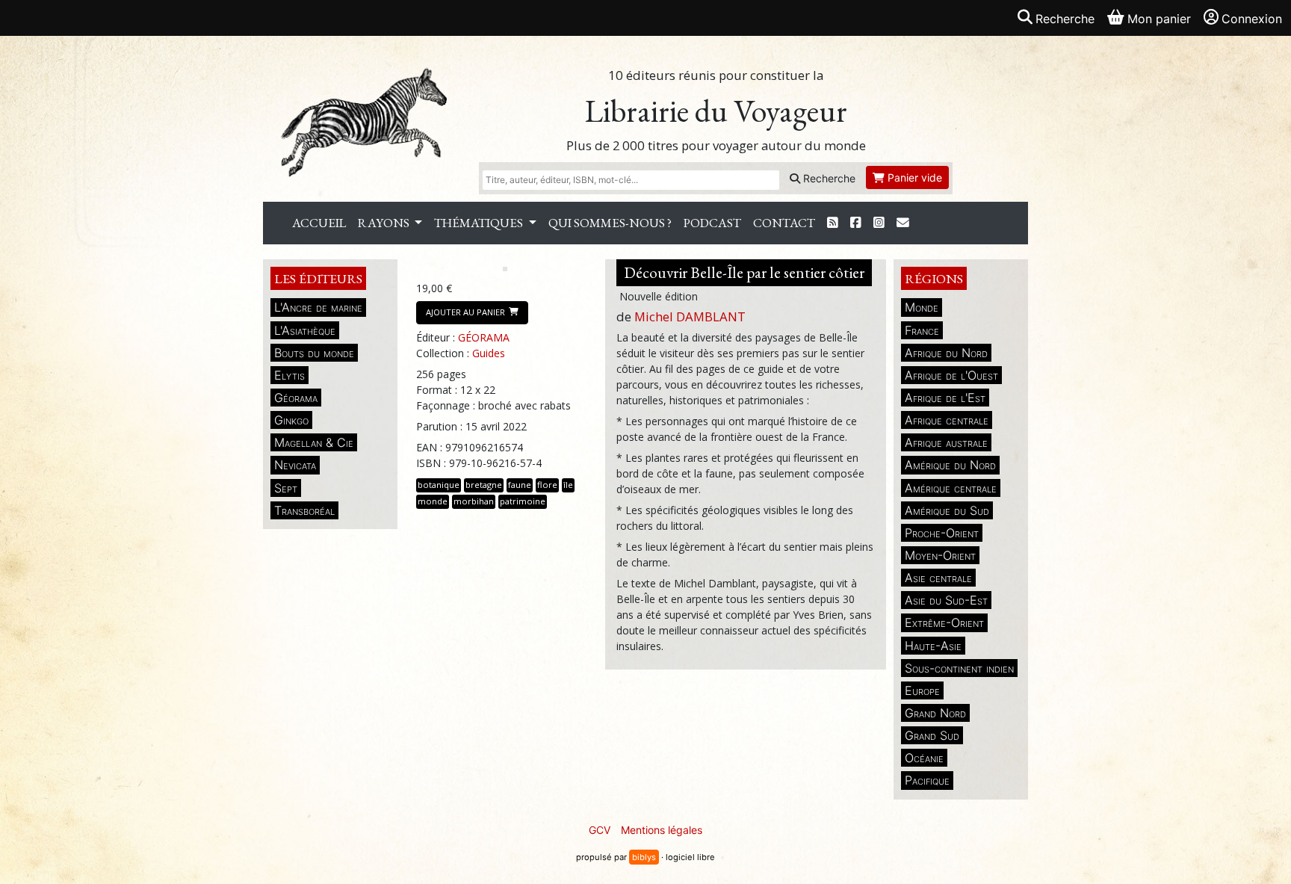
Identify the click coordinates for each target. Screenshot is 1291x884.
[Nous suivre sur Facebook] (855, 223)
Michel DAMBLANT (690, 316)
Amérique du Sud (947, 510)
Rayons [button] (385, 222)
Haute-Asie (933, 645)
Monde (921, 307)
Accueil (319, 222)
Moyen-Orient (940, 555)
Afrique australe (946, 442)
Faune (519, 484)
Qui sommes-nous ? (610, 222)
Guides (488, 353)
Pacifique (927, 780)
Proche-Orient (942, 532)
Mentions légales (661, 829)
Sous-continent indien (959, 668)
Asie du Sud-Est (946, 600)
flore (547, 484)
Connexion (1252, 18)
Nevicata (295, 464)
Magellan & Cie (313, 442)
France (922, 330)
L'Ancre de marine (318, 307)
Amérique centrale (951, 487)
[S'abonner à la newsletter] (903, 223)
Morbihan (473, 501)
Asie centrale (938, 577)
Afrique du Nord (946, 352)
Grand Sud (932, 735)
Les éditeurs (318, 278)
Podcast (712, 222)
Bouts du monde (314, 352)
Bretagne (483, 484)
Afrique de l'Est (945, 397)
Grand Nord (935, 712)
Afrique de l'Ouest (951, 375)
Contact (784, 222)
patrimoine (522, 501)
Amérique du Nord (950, 464)
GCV (599, 829)
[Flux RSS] (832, 223)
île (568, 484)
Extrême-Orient (944, 622)
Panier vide (913, 177)
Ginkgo (291, 419)
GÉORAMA (484, 337)
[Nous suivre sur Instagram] (879, 223)
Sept (285, 487)
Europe (922, 690)
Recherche (827, 178)
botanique (438, 484)
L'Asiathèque (304, 330)
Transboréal (304, 510)
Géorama (296, 397)
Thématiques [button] (479, 222)
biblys (644, 857)
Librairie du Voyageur (716, 111)
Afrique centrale (946, 419)
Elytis (289, 375)
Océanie (924, 757)
